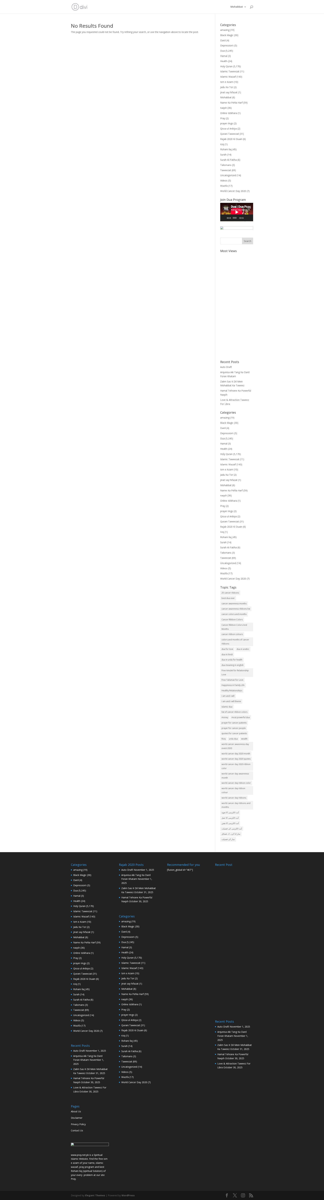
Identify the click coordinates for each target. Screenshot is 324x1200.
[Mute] (246, 218)
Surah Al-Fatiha (228, 159)
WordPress (128, 1195)
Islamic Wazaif (228, 76)
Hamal (223, 55)
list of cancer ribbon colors (234, 712)
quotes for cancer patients (234, 733)
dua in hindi (227, 654)
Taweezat (225, 170)
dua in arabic (243, 649)
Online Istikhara (228, 113)
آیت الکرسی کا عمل (230, 817)
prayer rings (226, 123)
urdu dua (233, 738)
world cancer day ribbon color (236, 783)
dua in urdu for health (232, 659)
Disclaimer (76, 1117)
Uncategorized (228, 175)
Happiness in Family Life (233, 685)
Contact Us (77, 1130)
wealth (244, 738)
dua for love (227, 649)
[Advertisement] (236, 304)
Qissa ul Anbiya (228, 128)
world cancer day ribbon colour (233, 790)
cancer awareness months (234, 603)
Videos (223, 180)
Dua (222, 50)
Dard (223, 40)
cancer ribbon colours (232, 634)
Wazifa (224, 185)
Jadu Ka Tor (226, 87)
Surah (223, 154)
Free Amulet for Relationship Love (235, 672)
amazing (225, 30)
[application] (236, 212)
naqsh (223, 107)
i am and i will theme (231, 701)
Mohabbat (237, 7)
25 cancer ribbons (230, 592)
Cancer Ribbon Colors (232, 619)
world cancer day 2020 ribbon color (236, 766)
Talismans (225, 165)
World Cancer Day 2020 (233, 191)
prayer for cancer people (234, 728)
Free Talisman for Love (232, 679)
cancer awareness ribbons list (236, 608)
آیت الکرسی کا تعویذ (230, 812)
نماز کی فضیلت (228, 839)
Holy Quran (226, 66)
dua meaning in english (233, 665)
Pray (222, 118)
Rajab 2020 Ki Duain (231, 139)
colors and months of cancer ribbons (235, 641)
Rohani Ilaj (226, 149)
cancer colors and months (234, 614)
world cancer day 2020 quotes (236, 758)
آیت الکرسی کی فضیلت (232, 828)
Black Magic (226, 35)
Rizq (224, 738)
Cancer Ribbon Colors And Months (234, 627)
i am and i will (228, 696)
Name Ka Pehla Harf (231, 102)
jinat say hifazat (228, 92)
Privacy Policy (78, 1124)
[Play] (224, 218)
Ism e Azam (226, 81)
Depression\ (227, 45)
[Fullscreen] (250, 218)
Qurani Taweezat (229, 133)
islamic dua (227, 706)
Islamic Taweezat (229, 71)
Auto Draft (226, 367)
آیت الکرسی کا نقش (230, 823)
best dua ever (228, 598)
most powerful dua (241, 717)
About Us (76, 1111)
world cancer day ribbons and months (236, 805)
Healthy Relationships (232, 690)
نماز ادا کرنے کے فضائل (231, 833)
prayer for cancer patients (234, 722)
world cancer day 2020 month (236, 753)
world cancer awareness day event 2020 (235, 746)
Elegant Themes (95, 1195)
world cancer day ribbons (234, 797)
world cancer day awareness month (235, 775)
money (225, 717)
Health (223, 61)
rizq (222, 144)
